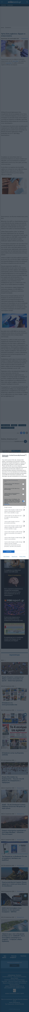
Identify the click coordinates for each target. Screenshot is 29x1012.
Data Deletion (7, 556)
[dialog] (14, 506)
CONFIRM (8, 551)
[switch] (23, 484)
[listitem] (14, 481)
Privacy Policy (22, 556)
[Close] (26, 455)
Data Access (14, 556)
